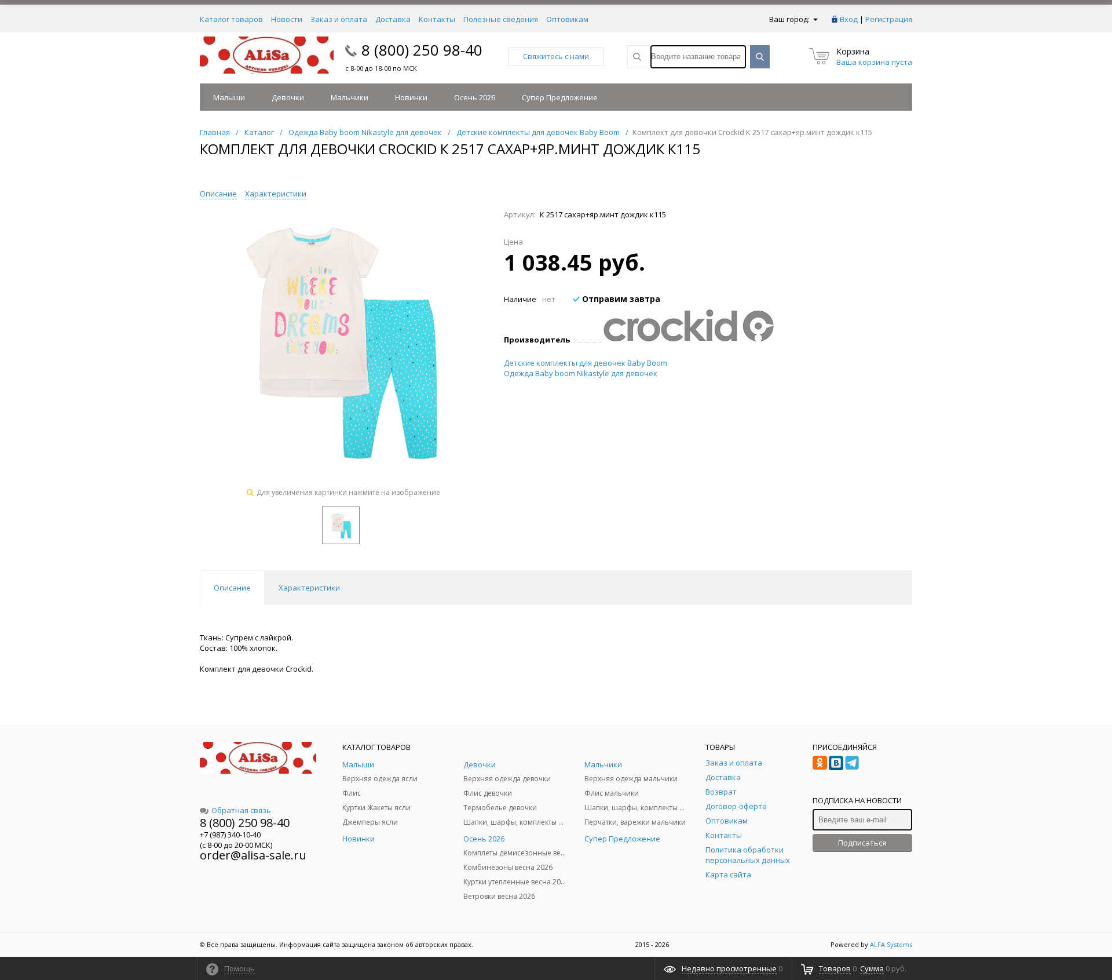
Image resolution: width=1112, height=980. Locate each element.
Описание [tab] (232, 587)
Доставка (393, 19)
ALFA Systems (891, 944)
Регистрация (888, 19)
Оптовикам (567, 19)
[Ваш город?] (814, 19)
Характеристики (275, 193)
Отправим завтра (620, 298)
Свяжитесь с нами (556, 56)
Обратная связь (241, 810)
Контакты (437, 19)
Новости (286, 19)
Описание (218, 193)
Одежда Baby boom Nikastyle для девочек (580, 373)
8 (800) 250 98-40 (421, 49)
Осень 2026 (474, 97)
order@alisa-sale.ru (253, 855)
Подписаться (862, 842)
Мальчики (349, 97)
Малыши (229, 97)
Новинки (411, 97)
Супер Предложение (560, 97)
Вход (849, 19)
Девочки (288, 97)
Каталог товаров (231, 19)
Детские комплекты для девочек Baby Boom (585, 363)
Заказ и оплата (338, 19)
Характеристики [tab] (309, 587)
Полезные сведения (500, 19)
